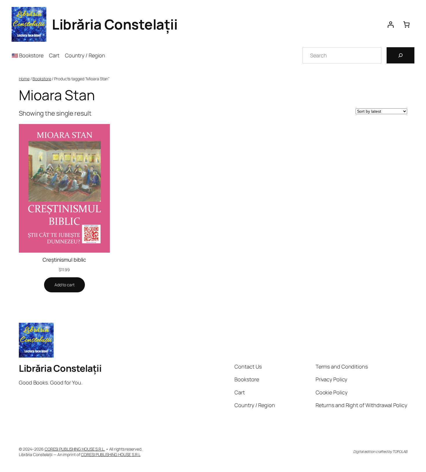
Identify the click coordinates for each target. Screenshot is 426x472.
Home (24, 78)
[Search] (400, 55)
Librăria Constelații (114, 24)
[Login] (390, 24)
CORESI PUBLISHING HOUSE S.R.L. (75, 449)
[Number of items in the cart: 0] (406, 24)
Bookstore (41, 78)
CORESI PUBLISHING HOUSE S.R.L (110, 454)
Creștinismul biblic (64, 259)
